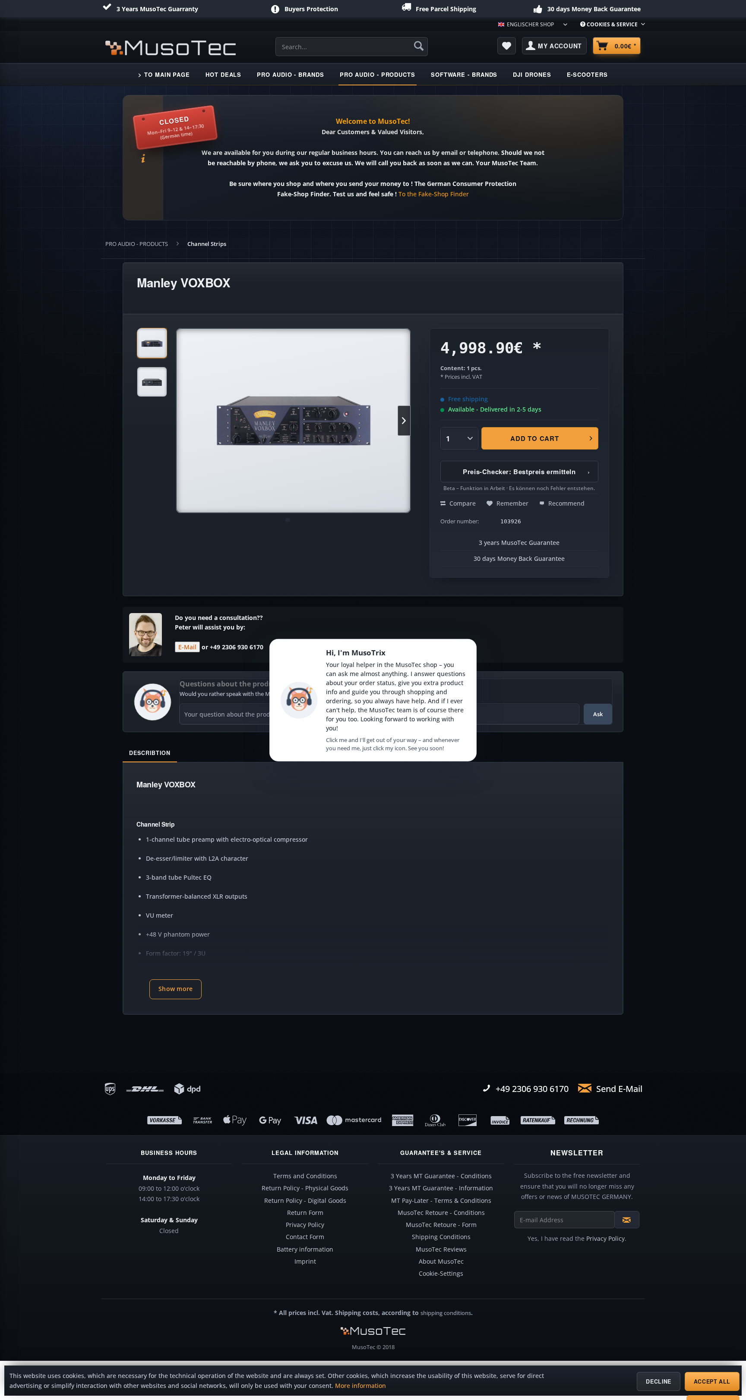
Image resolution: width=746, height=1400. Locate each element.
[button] (175, 989)
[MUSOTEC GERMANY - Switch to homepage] (170, 48)
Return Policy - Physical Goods (305, 1188)
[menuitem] (609, 24)
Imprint (305, 1261)
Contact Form (305, 1237)
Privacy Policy (305, 1225)
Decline (658, 1381)
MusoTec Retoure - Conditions (441, 1213)
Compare (462, 503)
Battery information (305, 1249)
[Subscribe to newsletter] (626, 1219)
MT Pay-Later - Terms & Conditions (441, 1201)
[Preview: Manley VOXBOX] (152, 343)
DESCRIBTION (150, 753)
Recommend (566, 503)
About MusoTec (441, 1261)
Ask (598, 714)
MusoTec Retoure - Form (441, 1225)
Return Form (305, 1213)
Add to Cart (535, 438)
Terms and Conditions (305, 1176)
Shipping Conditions (441, 1237)
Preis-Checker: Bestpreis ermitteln (526, 471)
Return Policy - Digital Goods (305, 1201)
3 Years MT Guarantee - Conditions (441, 1176)
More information (360, 1386)
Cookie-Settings (441, 1273)
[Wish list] (506, 45)
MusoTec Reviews (441, 1249)
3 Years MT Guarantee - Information (441, 1188)
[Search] (419, 45)
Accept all (712, 1381)
